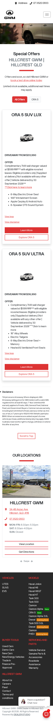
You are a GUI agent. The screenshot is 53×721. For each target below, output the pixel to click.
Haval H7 (33, 594)
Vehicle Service (37, 650)
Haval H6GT (35, 591)
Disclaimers (7, 392)
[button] (47, 15)
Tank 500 (34, 602)
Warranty (33, 668)
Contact (6, 691)
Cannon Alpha (36, 609)
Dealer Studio (22, 715)
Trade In (6, 660)
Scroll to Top (26, 436)
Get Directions (26, 552)
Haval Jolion (35, 584)
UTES (5, 584)
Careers (6, 684)
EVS (4, 591)
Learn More (26, 230)
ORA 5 (32, 612)
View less (9, 217)
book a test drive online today (26, 80)
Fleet (5, 687)
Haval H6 (33, 587)
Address (22, 3)
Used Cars (7, 646)
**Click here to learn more (18, 187)
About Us (7, 680)
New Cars (7, 653)
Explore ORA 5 (26, 237)
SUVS (5, 587)
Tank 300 (34, 598)
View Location (26, 544)
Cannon (33, 605)
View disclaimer (12, 222)
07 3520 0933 (40, 3)
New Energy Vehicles (13, 657)
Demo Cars (8, 650)
